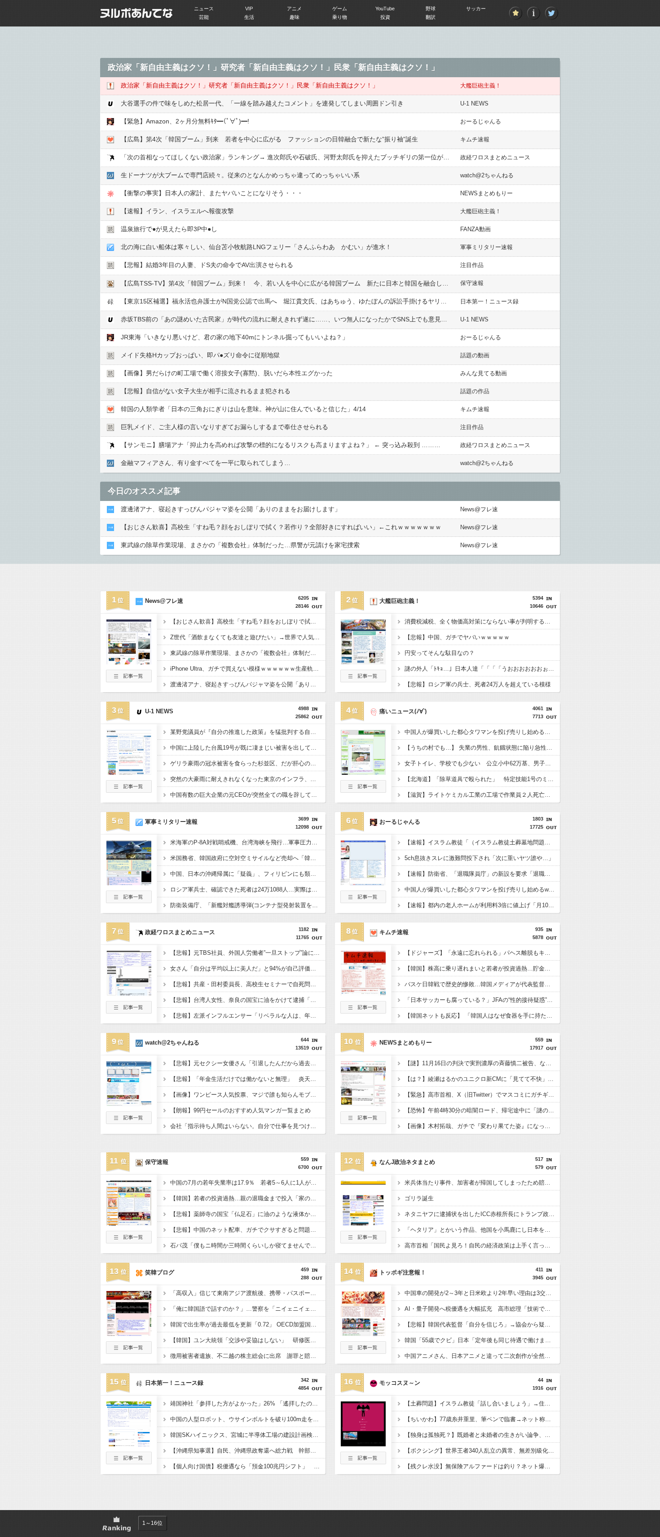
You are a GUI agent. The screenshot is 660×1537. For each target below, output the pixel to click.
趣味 (294, 17)
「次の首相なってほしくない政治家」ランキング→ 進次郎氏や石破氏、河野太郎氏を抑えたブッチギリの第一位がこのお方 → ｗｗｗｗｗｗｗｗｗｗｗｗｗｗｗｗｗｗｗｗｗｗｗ (372, 157)
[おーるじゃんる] (363, 882)
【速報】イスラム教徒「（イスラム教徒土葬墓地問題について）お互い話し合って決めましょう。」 (482, 842)
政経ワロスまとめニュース (495, 157)
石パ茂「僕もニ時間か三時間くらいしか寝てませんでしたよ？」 (248, 1245)
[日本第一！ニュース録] (128, 1443)
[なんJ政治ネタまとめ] (363, 1223)
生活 (249, 17)
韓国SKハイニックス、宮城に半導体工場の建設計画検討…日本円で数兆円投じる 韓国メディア (248, 1435)
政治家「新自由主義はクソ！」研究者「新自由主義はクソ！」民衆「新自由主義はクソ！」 (249, 85)
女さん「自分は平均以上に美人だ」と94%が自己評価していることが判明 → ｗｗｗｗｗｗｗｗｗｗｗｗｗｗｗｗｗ (248, 968)
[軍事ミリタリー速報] (128, 882)
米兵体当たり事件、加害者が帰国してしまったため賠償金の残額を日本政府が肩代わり (482, 1182)
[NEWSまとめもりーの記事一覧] (363, 1121)
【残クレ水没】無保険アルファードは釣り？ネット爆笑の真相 (482, 1466)
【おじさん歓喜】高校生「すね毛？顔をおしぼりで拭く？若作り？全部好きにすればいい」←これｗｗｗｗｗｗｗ (281, 527)
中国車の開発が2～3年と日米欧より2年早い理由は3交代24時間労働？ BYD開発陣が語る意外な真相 (482, 1293)
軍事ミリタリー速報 (486, 247)
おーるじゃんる (480, 121)
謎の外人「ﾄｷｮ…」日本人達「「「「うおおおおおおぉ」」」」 (482, 668)
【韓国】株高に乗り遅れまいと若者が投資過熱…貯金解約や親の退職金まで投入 (482, 968)
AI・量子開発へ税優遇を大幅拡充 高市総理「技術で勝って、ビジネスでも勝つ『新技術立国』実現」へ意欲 (482, 1308)
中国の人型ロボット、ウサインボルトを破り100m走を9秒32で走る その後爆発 (248, 1419)
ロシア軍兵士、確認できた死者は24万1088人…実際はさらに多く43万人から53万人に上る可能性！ (248, 889)
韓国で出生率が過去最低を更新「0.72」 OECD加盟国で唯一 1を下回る (248, 1324)
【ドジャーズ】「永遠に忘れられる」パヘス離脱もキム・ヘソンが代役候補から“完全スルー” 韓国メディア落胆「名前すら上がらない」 (482, 952)
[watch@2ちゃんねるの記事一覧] (129, 1121)
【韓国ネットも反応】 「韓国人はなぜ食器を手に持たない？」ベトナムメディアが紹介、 (482, 1015)
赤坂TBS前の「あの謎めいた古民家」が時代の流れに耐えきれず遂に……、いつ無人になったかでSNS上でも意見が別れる (293, 319)
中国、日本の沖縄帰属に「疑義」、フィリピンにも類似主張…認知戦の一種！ (248, 873)
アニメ (294, 8)
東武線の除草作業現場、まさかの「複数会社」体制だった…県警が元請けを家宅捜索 (240, 545)
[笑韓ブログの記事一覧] (129, 1351)
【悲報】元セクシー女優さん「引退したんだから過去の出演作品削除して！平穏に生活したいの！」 (248, 1063)
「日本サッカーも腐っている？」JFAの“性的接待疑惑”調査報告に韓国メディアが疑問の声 (482, 1000)
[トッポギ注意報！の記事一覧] (363, 1351)
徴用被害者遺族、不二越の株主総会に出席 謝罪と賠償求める (248, 1356)
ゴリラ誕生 (419, 1198)
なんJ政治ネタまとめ (407, 1162)
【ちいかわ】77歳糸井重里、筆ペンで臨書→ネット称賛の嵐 (482, 1419)
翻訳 (431, 17)
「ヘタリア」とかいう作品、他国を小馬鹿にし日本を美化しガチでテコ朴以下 (482, 1229)
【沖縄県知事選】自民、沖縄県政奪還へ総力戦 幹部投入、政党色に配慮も (248, 1450)
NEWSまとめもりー (486, 193)
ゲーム (339, 8)
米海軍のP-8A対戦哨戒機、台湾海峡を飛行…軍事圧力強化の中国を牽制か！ (248, 842)
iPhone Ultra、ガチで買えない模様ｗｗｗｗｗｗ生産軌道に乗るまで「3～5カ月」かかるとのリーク (248, 668)
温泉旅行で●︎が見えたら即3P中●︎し (169, 229)
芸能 (204, 17)
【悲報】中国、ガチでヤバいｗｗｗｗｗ (457, 637)
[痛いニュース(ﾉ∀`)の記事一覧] (363, 790)
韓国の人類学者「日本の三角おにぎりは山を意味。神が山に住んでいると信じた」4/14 (243, 409)
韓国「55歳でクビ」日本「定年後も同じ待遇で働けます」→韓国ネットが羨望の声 (482, 1340)
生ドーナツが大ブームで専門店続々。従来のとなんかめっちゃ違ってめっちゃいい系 (240, 175)
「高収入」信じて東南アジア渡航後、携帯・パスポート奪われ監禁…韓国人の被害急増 (248, 1293)
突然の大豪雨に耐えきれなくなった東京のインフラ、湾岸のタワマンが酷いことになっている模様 (248, 779)
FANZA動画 (475, 229)
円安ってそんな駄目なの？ (440, 653)
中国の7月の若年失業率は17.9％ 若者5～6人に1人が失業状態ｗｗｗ (248, 1182)
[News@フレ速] (128, 662)
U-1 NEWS (474, 103)
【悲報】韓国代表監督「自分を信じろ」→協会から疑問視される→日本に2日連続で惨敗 (482, 1324)
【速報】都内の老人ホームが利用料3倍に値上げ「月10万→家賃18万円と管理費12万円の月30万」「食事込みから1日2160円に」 (482, 905)
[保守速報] (128, 1223)
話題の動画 (474, 355)
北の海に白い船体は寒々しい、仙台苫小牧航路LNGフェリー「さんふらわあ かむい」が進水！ (256, 246)
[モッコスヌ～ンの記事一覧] (363, 1461)
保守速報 (472, 283)
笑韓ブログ (159, 1272)
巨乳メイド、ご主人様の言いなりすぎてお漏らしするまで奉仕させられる (224, 426)
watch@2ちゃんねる (487, 175)
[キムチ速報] (363, 993)
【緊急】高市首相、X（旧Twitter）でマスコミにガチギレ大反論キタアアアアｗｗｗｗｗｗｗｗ (482, 1094)
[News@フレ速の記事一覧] (129, 679)
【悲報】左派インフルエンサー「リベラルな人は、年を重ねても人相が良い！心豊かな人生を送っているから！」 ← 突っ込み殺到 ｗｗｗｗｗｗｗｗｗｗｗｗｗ (248, 1015)
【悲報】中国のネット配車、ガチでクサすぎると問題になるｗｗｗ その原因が (248, 1229)
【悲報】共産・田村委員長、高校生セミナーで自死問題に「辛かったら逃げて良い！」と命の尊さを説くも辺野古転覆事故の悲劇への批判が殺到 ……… (248, 984)
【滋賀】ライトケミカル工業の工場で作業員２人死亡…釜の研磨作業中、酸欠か (482, 794)
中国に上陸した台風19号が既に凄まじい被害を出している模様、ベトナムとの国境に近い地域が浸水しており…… (248, 747)
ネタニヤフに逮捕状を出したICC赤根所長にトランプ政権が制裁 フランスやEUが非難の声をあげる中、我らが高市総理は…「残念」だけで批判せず (482, 1214)
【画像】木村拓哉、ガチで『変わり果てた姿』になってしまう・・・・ (482, 1126)
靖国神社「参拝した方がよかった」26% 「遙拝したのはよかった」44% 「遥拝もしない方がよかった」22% (248, 1403)
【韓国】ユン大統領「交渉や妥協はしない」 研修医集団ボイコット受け (248, 1340)
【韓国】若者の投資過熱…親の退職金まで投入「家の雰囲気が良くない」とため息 (248, 1198)
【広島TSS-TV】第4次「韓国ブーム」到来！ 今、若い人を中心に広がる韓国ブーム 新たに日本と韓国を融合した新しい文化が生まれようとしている (335, 283)
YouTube (385, 8)
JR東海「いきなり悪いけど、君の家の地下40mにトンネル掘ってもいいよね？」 (234, 337)
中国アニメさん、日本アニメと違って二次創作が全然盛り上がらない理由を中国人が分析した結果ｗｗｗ (482, 1356)
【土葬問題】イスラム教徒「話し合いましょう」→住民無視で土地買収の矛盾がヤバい (482, 1403)
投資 (385, 17)
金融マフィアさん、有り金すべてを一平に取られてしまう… (205, 462)
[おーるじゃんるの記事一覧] (363, 900)
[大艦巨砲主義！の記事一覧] (363, 679)
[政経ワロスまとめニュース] (128, 993)
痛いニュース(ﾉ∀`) (403, 711)
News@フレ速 (479, 509)
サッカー (476, 8)
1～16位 (152, 1523)
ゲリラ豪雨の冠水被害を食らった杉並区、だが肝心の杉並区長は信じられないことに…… (248, 763)
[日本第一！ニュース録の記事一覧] (129, 1461)
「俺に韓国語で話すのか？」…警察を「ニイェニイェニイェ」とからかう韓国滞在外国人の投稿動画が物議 (248, 1308)
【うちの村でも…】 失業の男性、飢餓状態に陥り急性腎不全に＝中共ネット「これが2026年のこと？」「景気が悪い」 (482, 747)
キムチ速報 (474, 139)
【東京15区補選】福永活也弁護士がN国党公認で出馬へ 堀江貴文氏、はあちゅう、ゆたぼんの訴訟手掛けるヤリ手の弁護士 (296, 301)
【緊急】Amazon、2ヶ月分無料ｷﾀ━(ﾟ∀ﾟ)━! (185, 121)
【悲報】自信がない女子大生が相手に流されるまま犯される (205, 391)
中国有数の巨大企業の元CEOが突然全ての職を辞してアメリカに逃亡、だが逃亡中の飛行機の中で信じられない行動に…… (248, 794)
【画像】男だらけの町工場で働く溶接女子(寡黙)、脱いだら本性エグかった (227, 373)
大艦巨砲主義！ (480, 85)
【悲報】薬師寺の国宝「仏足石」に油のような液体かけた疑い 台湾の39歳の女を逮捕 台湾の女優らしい (248, 1214)
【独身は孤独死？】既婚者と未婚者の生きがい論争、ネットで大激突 (482, 1435)
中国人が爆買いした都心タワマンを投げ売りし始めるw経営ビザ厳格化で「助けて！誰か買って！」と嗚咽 (482, 889)
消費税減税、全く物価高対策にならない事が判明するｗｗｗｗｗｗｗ (482, 621)
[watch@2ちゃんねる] (128, 1103)
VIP (249, 8)
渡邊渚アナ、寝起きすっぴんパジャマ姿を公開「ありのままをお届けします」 (231, 509)
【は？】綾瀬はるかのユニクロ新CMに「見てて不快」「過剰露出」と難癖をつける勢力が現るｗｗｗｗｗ (482, 1079)
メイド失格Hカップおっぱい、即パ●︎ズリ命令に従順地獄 (200, 355)
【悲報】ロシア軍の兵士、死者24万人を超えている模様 (478, 684)
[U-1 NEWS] (128, 772)
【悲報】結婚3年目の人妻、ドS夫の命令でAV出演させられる (207, 264)
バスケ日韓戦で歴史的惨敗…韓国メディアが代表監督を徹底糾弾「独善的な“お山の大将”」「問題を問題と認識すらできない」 (482, 984)
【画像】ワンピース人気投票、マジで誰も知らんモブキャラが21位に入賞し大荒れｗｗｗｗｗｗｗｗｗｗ (248, 1094)
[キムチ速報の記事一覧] (363, 1011)
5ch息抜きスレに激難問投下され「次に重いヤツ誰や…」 (479, 858)
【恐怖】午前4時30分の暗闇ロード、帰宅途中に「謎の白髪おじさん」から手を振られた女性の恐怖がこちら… (482, 1110)
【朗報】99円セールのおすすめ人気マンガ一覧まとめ (240, 1110)
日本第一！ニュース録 (489, 301)
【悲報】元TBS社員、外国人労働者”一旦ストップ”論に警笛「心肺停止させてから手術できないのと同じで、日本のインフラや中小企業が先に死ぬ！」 (248, 952)
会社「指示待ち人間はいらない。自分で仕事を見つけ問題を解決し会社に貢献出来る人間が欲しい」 (248, 1126)
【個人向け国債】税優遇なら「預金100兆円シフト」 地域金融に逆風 (248, 1466)
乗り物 (339, 17)
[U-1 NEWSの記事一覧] (129, 790)
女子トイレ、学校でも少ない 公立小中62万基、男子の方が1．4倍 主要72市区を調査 (482, 763)
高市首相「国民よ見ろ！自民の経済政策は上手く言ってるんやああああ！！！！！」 (482, 1245)
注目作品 (472, 265)
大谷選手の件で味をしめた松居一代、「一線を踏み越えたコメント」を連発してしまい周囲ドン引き (262, 103)
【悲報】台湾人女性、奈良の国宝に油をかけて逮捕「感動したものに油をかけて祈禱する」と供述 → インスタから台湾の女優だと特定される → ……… (248, 1000)
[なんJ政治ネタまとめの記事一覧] (363, 1241)
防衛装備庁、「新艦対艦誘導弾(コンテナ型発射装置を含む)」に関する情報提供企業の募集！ (248, 905)
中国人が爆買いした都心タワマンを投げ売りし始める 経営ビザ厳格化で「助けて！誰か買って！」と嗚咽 (482, 732)
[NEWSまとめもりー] (363, 1103)
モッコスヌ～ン (399, 1383)
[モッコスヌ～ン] (363, 1443)
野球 (431, 8)
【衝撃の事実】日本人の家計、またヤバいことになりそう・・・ (212, 193)
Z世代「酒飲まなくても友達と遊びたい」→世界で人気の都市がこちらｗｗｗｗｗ (248, 637)
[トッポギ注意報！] (363, 1333)
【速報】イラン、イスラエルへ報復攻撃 (177, 211)
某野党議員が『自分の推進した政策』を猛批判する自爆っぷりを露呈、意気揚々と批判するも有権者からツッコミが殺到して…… (248, 732)
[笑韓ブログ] (128, 1333)
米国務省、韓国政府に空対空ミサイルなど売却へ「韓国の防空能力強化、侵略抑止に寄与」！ (248, 858)
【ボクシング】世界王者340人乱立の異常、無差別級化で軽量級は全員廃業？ (482, 1450)
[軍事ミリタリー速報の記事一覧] (129, 900)
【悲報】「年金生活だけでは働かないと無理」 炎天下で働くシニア (248, 1079)
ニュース (204, 8)
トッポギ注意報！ (402, 1272)
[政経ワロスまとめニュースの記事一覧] (129, 1011)
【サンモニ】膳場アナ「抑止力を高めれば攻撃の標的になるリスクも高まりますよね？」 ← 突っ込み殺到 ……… (280, 444)
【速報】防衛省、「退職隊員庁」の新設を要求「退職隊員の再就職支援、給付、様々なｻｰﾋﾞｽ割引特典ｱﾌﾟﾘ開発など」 (482, 873)
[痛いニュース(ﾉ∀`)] (363, 772)
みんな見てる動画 (483, 373)
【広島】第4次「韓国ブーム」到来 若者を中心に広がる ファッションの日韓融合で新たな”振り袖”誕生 (269, 139)
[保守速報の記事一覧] (129, 1241)
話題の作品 (474, 391)
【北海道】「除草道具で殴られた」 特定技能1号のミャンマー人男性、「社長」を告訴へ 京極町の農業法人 (482, 779)
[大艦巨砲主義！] (363, 662)
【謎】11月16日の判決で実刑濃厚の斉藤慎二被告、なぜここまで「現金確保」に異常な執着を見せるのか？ (482, 1063)
